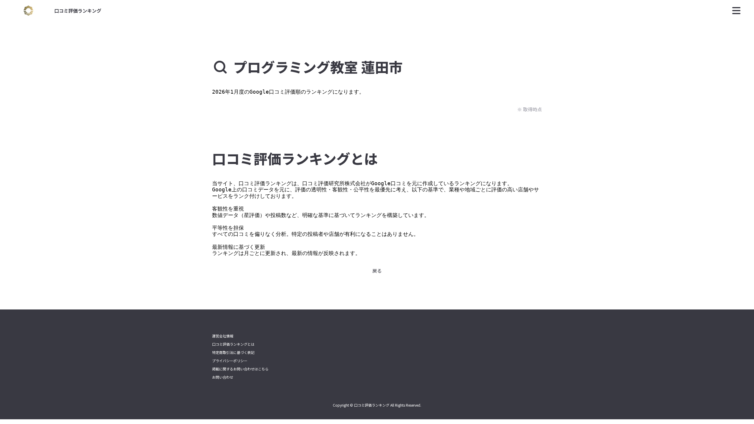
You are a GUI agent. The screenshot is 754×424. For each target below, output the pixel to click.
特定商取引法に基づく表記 (233, 352)
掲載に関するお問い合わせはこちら (240, 369)
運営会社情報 (222, 336)
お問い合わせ (222, 377)
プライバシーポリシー (229, 360)
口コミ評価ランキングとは (233, 344)
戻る (377, 270)
